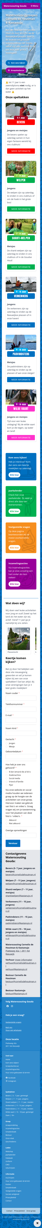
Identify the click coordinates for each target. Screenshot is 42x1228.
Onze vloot (10, 1138)
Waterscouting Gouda (15, 5)
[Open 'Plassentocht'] (19, 639)
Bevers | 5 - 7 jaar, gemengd (17, 1095)
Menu (35, 6)
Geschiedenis (11, 1141)
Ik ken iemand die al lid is (20, 771)
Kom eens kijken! (12, 1063)
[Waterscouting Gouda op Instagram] (12, 1006)
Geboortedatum (14, 751)
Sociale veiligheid (12, 1194)
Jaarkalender (11, 1155)
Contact (9, 1201)
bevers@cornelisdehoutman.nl (21, 874)
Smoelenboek (11, 1132)
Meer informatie (21, 151)
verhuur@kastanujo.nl (16, 969)
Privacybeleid (11, 1197)
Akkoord (12, 820)
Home (8, 1059)
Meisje (12, 746)
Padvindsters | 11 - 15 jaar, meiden (19, 1109)
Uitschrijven (10, 1168)
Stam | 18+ (10, 1115)
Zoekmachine (15, 775)
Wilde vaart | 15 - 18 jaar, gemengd (19, 1112)
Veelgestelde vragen (13, 1022)
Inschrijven (10, 1178)
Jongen (12, 743)
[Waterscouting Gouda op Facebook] (8, 1006)
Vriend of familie (16, 781)
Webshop (9, 1151)
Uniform (9, 1161)
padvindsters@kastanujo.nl (19, 923)
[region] (21, 640)
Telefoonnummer (15, 704)
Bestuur (9, 1135)
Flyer (11, 785)
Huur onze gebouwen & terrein (18, 1072)
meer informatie (24, 959)
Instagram (12, 1081)
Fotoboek (9, 1158)
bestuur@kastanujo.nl (16, 993)
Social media (14, 778)
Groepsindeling (12, 1125)
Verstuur (13, 843)
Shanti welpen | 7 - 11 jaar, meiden (19, 1102)
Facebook (11, 1078)
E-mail (10, 715)
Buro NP (26, 1219)
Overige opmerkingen (16, 830)
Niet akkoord (14, 823)
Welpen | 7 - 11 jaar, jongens (17, 1099)
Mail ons (9, 1027)
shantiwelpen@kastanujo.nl (19, 895)
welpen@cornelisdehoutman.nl (21, 883)
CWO (7, 1164)
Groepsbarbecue (12, 1066)
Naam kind (12, 728)
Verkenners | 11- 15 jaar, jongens (19, 1105)
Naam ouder (13, 693)
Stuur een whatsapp (13, 1030)
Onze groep (31, 1211)
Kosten (8, 1184)
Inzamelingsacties (13, 1069)
